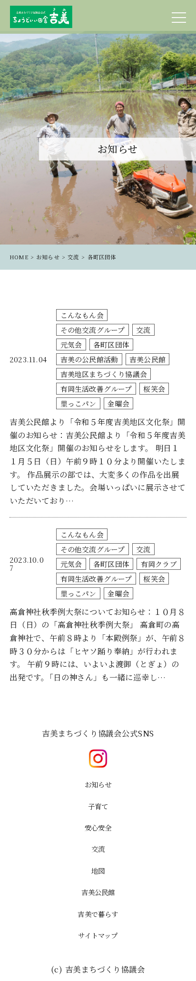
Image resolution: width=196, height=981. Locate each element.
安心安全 (98, 827)
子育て (98, 806)
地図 (98, 871)
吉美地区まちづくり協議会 (103, 374)
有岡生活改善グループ (96, 389)
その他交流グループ (92, 330)
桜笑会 (154, 389)
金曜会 (118, 403)
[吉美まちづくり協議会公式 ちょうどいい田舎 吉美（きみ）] (41, 17)
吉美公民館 (147, 359)
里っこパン (78, 403)
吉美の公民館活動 (89, 359)
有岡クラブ (159, 564)
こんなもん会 (82, 315)
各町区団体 (111, 344)
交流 (143, 330)
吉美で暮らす (98, 914)
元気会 (71, 344)
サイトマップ (98, 935)
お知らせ (98, 784)
